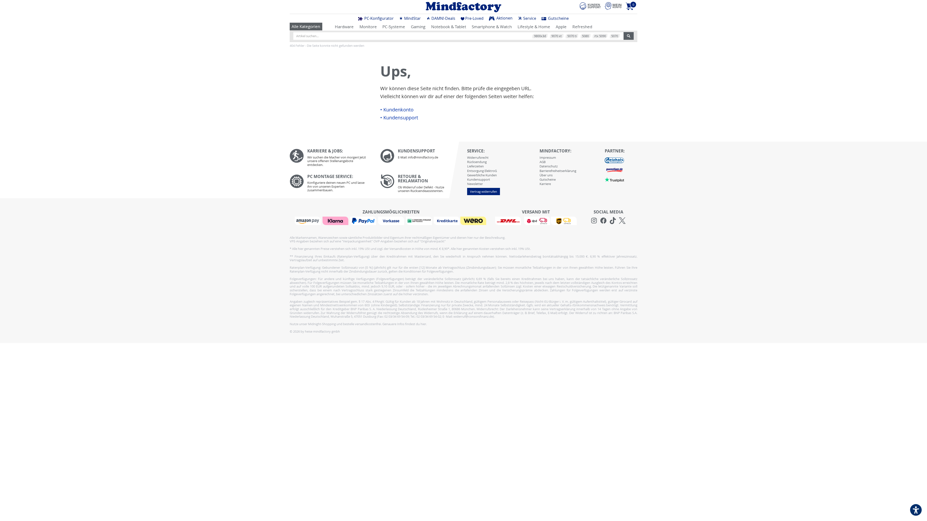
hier (423, 324)
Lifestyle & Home (534, 26)
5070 (614, 36)
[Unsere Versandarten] (535, 220)
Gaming (418, 26)
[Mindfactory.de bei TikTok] (613, 221)
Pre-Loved (474, 18)
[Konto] (613, 6)
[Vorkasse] (391, 220)
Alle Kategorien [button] (306, 26)
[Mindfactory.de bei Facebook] (603, 221)
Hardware (344, 26)
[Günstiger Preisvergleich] (614, 169)
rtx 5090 (600, 36)
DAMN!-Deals (442, 18)
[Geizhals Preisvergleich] (614, 160)
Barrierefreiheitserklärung (558, 171)
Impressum (548, 157)
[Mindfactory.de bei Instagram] (594, 221)
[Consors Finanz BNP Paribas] (419, 220)
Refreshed (582, 26)
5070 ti (572, 36)
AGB (543, 162)
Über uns (546, 175)
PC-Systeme (393, 26)
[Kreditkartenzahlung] (447, 220)
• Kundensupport (399, 118)
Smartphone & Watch (492, 26)
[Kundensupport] (590, 5)
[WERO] (473, 220)
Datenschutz (549, 166)
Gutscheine (558, 18)
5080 (585, 36)
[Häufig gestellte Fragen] (422, 156)
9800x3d (540, 36)
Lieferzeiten (475, 166)
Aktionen (504, 18)
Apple (561, 26)
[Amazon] (308, 220)
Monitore (368, 26)
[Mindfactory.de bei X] (622, 221)
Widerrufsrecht (478, 157)
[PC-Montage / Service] (331, 184)
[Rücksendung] (422, 184)
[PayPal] (363, 220)
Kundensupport (478, 179)
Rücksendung (477, 162)
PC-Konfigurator (378, 18)
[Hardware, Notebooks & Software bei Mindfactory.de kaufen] (463, 7)
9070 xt (556, 36)
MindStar (412, 18)
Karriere (545, 184)
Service (529, 18)
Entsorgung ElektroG (482, 171)
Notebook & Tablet (448, 26)
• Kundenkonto (397, 110)
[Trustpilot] (614, 179)
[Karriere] (331, 159)
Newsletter (475, 184)
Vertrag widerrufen (483, 191)
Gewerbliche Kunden (482, 175)
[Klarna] (336, 220)
